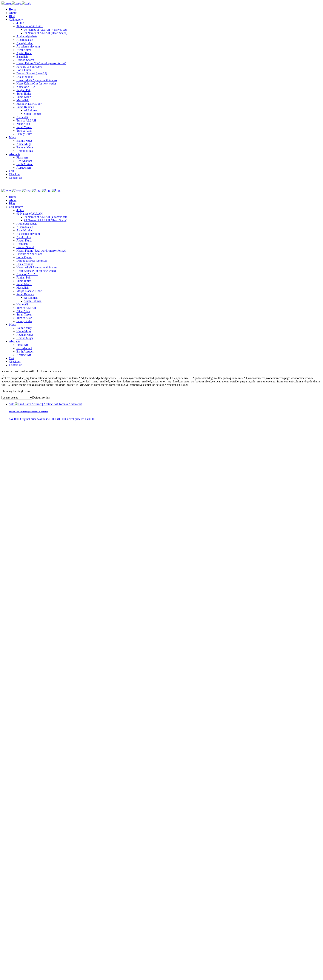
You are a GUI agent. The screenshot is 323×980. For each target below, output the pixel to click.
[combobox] (41, 397)
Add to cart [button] (75, 404)
